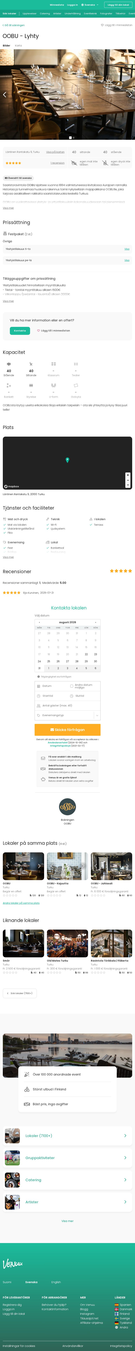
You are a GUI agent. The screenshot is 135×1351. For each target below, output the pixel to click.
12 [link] (58, 647)
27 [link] (39, 633)
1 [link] (86, 633)
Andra (123, 1327)
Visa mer (8, 208)
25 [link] (48, 661)
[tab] (67, 249)
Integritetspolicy (121, 1346)
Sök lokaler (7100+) (21, 993)
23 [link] (95, 654)
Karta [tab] (18, 45)
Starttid (48, 696)
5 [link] (58, 640)
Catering (45, 13)
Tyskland (125, 1323)
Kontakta (20, 330)
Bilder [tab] (6, 45)
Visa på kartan (55, 152)
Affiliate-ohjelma (91, 1323)
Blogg (84, 1309)
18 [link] (49, 654)
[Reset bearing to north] (127, 485)
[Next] (39, 866)
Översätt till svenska (20, 178)
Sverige (124, 1318)
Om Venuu (87, 1305)
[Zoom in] (127, 475)
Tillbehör (121, 13)
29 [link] (58, 633)
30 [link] (67, 633)
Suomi (7, 1282)
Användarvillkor (72, 1346)
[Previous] (8, 866)
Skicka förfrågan (70, 729)
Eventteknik (90, 13)
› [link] (95, 622)
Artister (57, 13)
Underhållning (73, 13)
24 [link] (39, 661)
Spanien (125, 1305)
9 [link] (95, 640)
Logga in (72, 5)
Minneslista (57, 5)
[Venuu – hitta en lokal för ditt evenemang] (9, 4)
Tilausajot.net (89, 1318)
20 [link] (67, 654)
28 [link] (48, 633)
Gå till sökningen (14, 25)
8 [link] (86, 640)
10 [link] (39, 647)
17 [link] (39, 654)
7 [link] (77, 640)
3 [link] (39, 640)
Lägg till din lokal (118, 5)
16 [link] (95, 647)
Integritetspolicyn (60, 745)
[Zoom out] (127, 480)
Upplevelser (30, 13)
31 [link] (77, 633)
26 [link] (58, 661)
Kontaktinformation (55, 1309)
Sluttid (80, 696)
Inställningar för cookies (19, 1346)
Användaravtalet (58, 742)
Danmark (125, 1309)
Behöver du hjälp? (54, 1305)
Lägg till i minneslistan (118, 25)
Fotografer (106, 13)
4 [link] (49, 640)
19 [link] (58, 654)
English (56, 1282)
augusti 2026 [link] (67, 622)
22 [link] (86, 654)
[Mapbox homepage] (11, 486)
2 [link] (95, 633)
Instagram (87, 1314)
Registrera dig (12, 1305)
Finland (124, 1314)
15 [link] (86, 647)
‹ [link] (39, 622)
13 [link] (67, 647)
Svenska (89, 5)
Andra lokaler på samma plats (21, 903)
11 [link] (48, 647)
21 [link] (77, 654)
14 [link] (77, 647)
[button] (5, 94)
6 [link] (67, 640)
